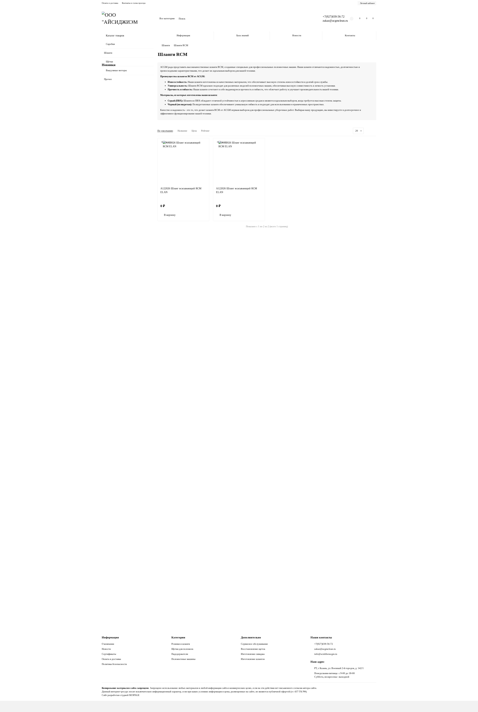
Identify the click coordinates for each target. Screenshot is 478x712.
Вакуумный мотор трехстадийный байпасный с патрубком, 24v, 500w (122, 590)
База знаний (242, 35)
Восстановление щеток (253, 649)
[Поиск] (309, 19)
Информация (183, 35)
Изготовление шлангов (253, 659)
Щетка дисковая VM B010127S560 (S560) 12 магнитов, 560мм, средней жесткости (126, 539)
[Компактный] (374, 131)
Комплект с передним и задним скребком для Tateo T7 (126, 282)
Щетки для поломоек (182, 649)
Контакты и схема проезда (133, 3)
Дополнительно (251, 637)
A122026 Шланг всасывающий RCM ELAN (180, 190)
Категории (178, 637)
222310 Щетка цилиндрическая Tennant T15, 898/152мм (125, 385)
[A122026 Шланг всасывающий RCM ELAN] (183, 162)
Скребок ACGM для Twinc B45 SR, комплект (122, 436)
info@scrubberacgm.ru (325, 654)
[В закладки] (150, 133)
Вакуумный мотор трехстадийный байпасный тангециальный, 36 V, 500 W (125, 333)
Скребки (110, 44)
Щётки (109, 61)
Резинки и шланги (180, 643)
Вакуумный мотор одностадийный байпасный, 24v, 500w (122, 488)
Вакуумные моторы (116, 70)
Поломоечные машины (183, 659)
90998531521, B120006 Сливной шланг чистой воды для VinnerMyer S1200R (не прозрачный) (125, 92)
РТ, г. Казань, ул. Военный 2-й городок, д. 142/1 (339, 668)
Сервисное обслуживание (254, 643)
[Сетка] (369, 131)
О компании (108, 643)
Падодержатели (179, 654)
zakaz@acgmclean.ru (335, 20)
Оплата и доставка (110, 3)
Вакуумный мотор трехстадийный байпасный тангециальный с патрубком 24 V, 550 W (127, 229)
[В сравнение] (150, 140)
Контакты (350, 35)
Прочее (108, 79)
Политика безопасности (114, 664)
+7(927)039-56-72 (333, 16)
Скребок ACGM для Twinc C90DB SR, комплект (124, 146)
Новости (296, 35)
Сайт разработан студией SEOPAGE (120, 695)
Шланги (108, 52)
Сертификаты (109, 654)
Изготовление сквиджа (253, 654)
